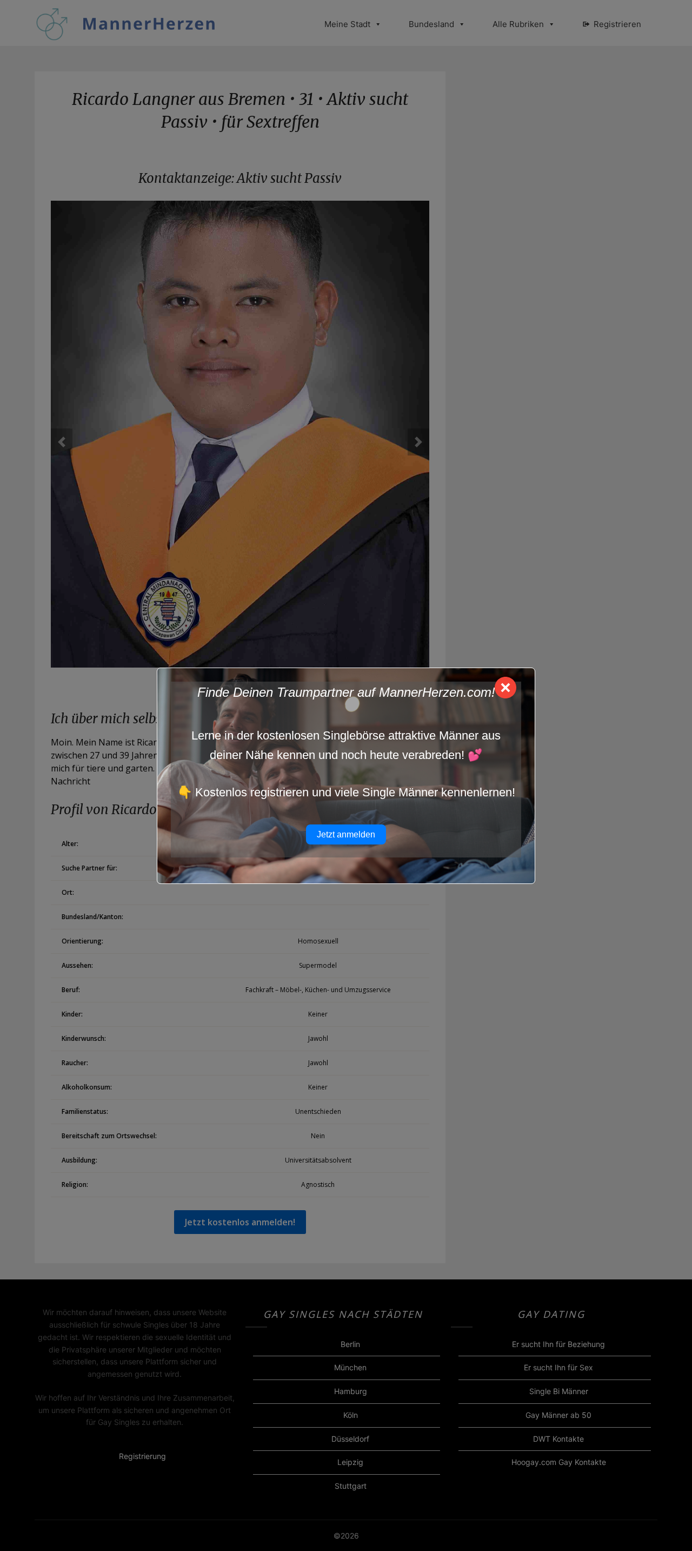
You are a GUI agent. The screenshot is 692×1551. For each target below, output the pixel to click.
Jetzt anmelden (346, 834)
